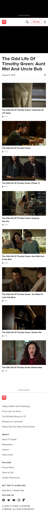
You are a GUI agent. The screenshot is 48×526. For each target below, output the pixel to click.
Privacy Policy (8, 467)
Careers (5, 449)
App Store (6, 490)
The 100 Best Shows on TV (14, 416)
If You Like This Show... (12, 411)
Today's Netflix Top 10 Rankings (16, 406)
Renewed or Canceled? (12, 421)
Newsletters (7, 444)
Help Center (7, 454)
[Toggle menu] (45, 22)
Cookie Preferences (11, 477)
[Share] (45, 75)
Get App (36, 22)
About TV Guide (9, 439)
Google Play (18, 490)
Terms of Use (8, 472)
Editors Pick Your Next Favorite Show (18, 426)
